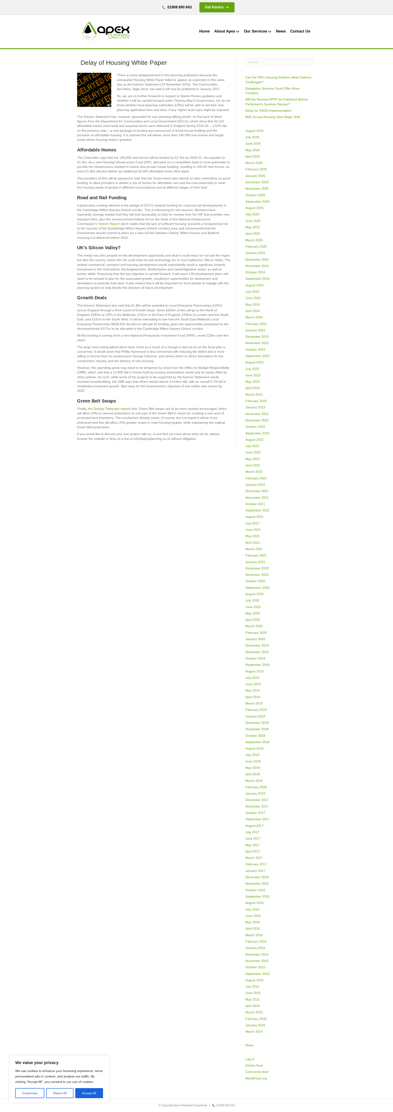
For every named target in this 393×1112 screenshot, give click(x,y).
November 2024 (257, 266)
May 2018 (252, 768)
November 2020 (257, 574)
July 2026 (252, 137)
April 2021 (252, 542)
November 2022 (257, 420)
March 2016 (254, 935)
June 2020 (253, 607)
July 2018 (252, 755)
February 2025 (256, 246)
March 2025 (254, 240)
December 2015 (257, 954)
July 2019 (252, 677)
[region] (59, 1079)
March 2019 (254, 703)
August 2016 (254, 903)
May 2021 (252, 536)
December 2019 (257, 645)
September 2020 (257, 587)
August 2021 (254, 516)
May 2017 (252, 845)
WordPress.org (256, 1078)
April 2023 (252, 388)
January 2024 (255, 330)
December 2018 (257, 723)
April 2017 (252, 851)
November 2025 (257, 188)
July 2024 (252, 291)
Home (204, 31)
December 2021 (257, 491)
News (281, 31)
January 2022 (255, 484)
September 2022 (257, 433)
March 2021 (254, 549)
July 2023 (252, 369)
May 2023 (252, 381)
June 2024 (253, 298)
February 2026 (256, 169)
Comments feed (256, 1072)
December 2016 (257, 877)
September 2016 (257, 896)
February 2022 (256, 478)
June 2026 (253, 143)
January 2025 (255, 253)
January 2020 (255, 639)
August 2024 (254, 285)
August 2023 (254, 362)
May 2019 (252, 690)
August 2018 (254, 748)
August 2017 (254, 826)
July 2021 (252, 523)
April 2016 (252, 928)
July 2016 (252, 909)
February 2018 (256, 787)
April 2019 (252, 697)
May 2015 (252, 999)
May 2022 (252, 459)
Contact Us (300, 31)
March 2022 (254, 471)
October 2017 (255, 813)
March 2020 (254, 626)
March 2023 (254, 394)
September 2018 (257, 742)
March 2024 (254, 317)
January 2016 (255, 948)
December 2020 (257, 568)
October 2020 (255, 581)
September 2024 (257, 278)
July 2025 (252, 214)
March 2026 (254, 163)
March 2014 (254, 1031)
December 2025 (257, 182)
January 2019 (255, 716)
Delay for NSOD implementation (268, 110)
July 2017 (252, 832)
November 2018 (257, 729)
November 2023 (257, 343)
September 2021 (257, 510)
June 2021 (253, 529)
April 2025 (252, 233)
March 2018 (254, 780)
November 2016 (257, 883)
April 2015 (252, 1006)
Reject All (59, 1093)
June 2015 (253, 993)
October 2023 (255, 349)
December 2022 (257, 414)
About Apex (224, 31)
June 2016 (253, 916)
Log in (249, 1059)
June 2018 (253, 761)
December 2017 (257, 800)
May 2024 (252, 304)
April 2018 (252, 774)
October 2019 (255, 658)
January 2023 (255, 407)
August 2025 (254, 208)
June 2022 (253, 452)
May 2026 (252, 150)
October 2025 (255, 195)
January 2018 (255, 793)
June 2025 (253, 221)
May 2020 (252, 613)
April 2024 (252, 311)
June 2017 (253, 838)
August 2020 (254, 594)
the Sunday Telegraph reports (109, 408)
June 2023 (253, 375)
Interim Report (109, 224)
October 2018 (255, 735)
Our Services (255, 31)
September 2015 (257, 974)
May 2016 (252, 922)
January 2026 (255, 176)
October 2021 (255, 504)
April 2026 (252, 156)
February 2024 (256, 324)
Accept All (89, 1093)
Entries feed (254, 1065)
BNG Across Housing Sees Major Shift (272, 117)
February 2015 (256, 1019)
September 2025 (257, 201)
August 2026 (254, 131)
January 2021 (255, 562)
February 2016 (256, 941)
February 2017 (256, 864)
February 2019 (256, 710)
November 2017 (257, 806)
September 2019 (257, 665)
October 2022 (255, 426)
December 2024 (257, 259)
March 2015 (254, 1012)
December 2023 (257, 336)
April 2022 (252, 465)
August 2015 (254, 980)
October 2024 (255, 272)
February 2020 (256, 632)
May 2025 (252, 227)
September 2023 (257, 356)
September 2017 (257, 819)
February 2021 (256, 555)
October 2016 (255, 890)
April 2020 (252, 619)
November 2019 (257, 652)
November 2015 (257, 961)
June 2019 (253, 684)
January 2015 (255, 1025)
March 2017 (254, 858)
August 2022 (254, 439)
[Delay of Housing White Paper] (94, 89)
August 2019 (254, 671)
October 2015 (255, 967)
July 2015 (252, 986)
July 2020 (252, 600)
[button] (216, 7)
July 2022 (252, 446)
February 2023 (256, 401)
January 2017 (255, 871)
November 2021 (257, 497)
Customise (30, 1093)
